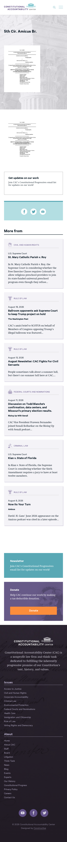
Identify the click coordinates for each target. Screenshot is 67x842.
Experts (7, 777)
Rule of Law (9, 721)
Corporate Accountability (16, 696)
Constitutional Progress (15, 785)
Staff (6, 748)
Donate (33, 610)
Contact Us (9, 797)
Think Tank (9, 760)
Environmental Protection (16, 704)
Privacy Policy (10, 789)
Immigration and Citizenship (17, 717)
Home (7, 740)
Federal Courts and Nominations (19, 709)
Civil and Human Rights (15, 692)
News (6, 764)
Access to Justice (12, 688)
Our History (9, 781)
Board (7, 752)
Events (7, 772)
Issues (8, 682)
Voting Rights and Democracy (18, 725)
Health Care (9, 713)
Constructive (40, 828)
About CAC (9, 744)
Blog (6, 768)
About (8, 734)
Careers (7, 793)
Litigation (8, 756)
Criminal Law (10, 700)
